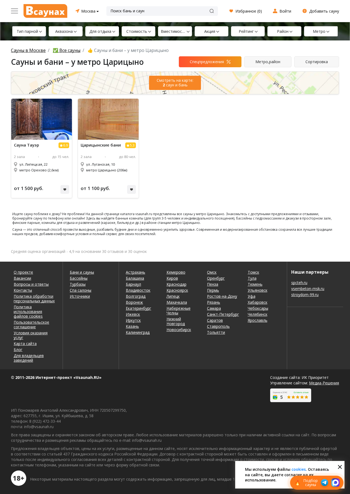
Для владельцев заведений (29, 358)
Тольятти (216, 332)
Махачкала (177, 302)
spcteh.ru (299, 282)
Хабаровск (257, 302)
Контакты (23, 290)
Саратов (215, 320)
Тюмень (255, 284)
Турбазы (78, 284)
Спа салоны (80, 290)
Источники (80, 296)
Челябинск (257, 314)
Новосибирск (179, 329)
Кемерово (176, 272)
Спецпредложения (207, 61)
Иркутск (133, 320)
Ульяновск (257, 290)
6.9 (65, 145)
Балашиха (135, 278)
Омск (212, 272)
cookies (298, 469)
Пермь (213, 290)
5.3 (132, 145)
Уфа (251, 296)
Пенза (212, 284)
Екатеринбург (138, 308)
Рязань (213, 302)
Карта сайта (25, 343)
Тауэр (26, 145)
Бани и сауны (82, 272)
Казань (132, 326)
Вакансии (22, 278)
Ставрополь (218, 326)
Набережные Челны (179, 310)
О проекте (23, 272)
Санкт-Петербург (223, 314)
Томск (253, 272)
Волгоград (135, 296)
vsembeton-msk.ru (307, 288)
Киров (172, 278)
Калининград (138, 332)
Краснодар (176, 284)
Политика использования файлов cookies (28, 311)
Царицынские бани (101, 145)
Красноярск (177, 290)
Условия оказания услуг (31, 335)
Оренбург (216, 278)
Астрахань (135, 272)
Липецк (173, 296)
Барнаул (133, 284)
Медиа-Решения (324, 382)
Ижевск (133, 314)
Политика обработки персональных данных (34, 298)
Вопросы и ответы (31, 284)
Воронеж (134, 302)
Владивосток (138, 290)
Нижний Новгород (176, 321)
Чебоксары (258, 308)
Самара (214, 308)
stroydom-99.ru (305, 294)
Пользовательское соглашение (31, 324)
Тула (252, 278)
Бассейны (79, 278)
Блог (18, 349)
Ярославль (257, 320)
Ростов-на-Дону (222, 296)
